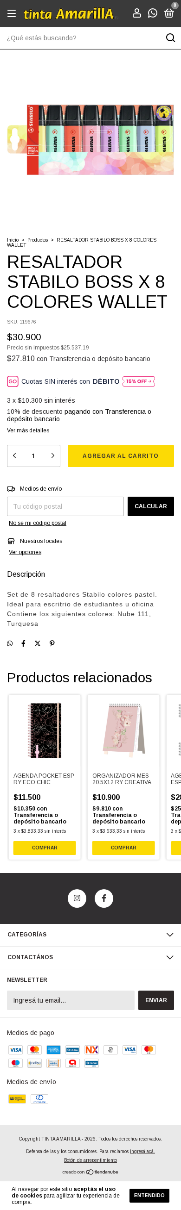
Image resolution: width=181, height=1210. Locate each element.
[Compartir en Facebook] (23, 643)
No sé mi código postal (37, 523)
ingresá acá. (142, 1151)
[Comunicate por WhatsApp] (153, 14)
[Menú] (13, 14)
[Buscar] (170, 38)
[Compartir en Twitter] (37, 643)
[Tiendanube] (91, 1172)
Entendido (149, 1195)
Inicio (13, 240)
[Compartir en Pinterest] (52, 643)
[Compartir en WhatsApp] (10, 643)
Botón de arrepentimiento (90, 1160)
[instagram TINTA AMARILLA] (77, 898)
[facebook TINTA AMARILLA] (104, 898)
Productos (37, 240)
